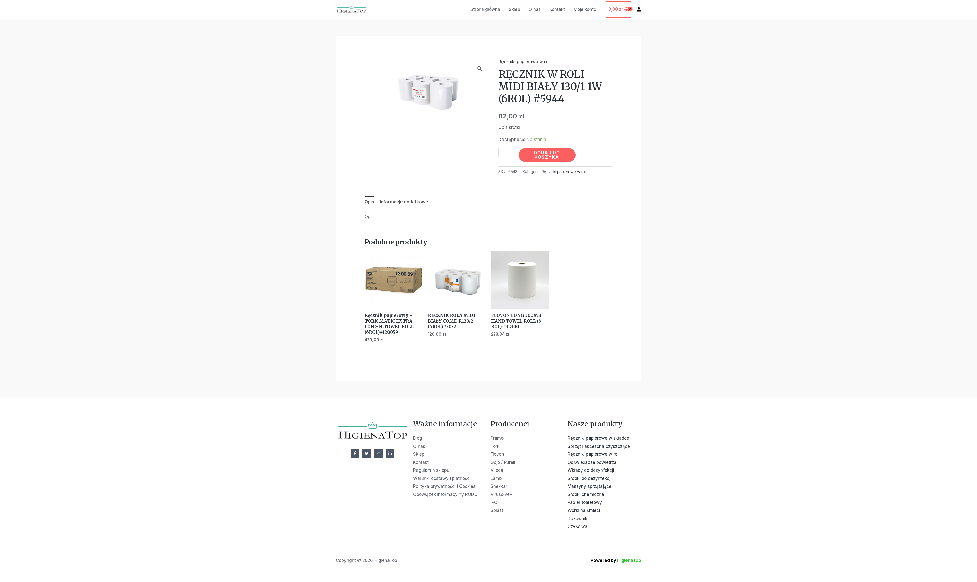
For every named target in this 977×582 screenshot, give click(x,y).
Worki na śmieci (584, 510)
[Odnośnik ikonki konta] (639, 9)
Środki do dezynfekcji (589, 478)
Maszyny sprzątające (589, 486)
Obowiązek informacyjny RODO (445, 494)
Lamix (496, 478)
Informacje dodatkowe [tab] (404, 201)
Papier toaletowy (585, 502)
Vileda (497, 470)
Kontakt (557, 9)
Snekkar (499, 486)
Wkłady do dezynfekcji (591, 470)
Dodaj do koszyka (547, 155)
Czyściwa (577, 526)
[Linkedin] (390, 453)
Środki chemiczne (586, 494)
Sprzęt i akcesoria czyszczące (599, 446)
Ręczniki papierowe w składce (598, 438)
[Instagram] (378, 453)
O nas (535, 9)
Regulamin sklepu (431, 470)
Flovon (497, 454)
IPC (494, 502)
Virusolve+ (501, 494)
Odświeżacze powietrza (592, 462)
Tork (495, 446)
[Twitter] (366, 453)
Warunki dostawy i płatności (442, 478)
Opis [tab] (369, 201)
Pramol (498, 438)
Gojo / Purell (503, 462)
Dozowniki (578, 518)
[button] (479, 68)
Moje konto (584, 9)
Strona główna (485, 9)
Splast (497, 510)
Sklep (514, 9)
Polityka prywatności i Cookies (444, 486)
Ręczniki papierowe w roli (524, 61)
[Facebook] (355, 453)
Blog (417, 438)
